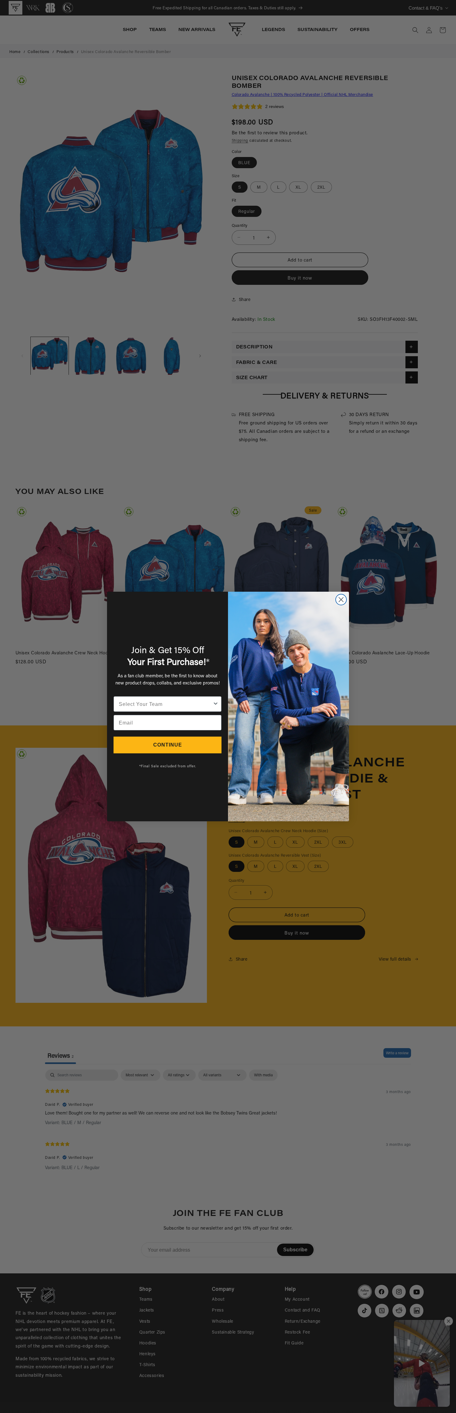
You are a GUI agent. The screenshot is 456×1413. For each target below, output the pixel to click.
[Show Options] (215, 704)
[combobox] (165, 704)
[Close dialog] (341, 599)
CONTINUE (167, 744)
